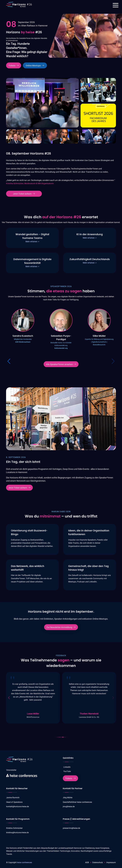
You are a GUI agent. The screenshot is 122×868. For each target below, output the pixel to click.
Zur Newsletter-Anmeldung (59, 627)
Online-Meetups (33, 65)
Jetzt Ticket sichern (22, 194)
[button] (113, 361)
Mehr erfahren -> (32, 241)
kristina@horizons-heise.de (17, 832)
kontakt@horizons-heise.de (17, 806)
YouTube (67, 771)
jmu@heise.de (69, 806)
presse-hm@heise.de (71, 828)
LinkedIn (67, 767)
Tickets (11, 65)
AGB (87, 862)
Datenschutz (97, 862)
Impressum (111, 862)
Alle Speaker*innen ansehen (59, 364)
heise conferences (24, 862)
